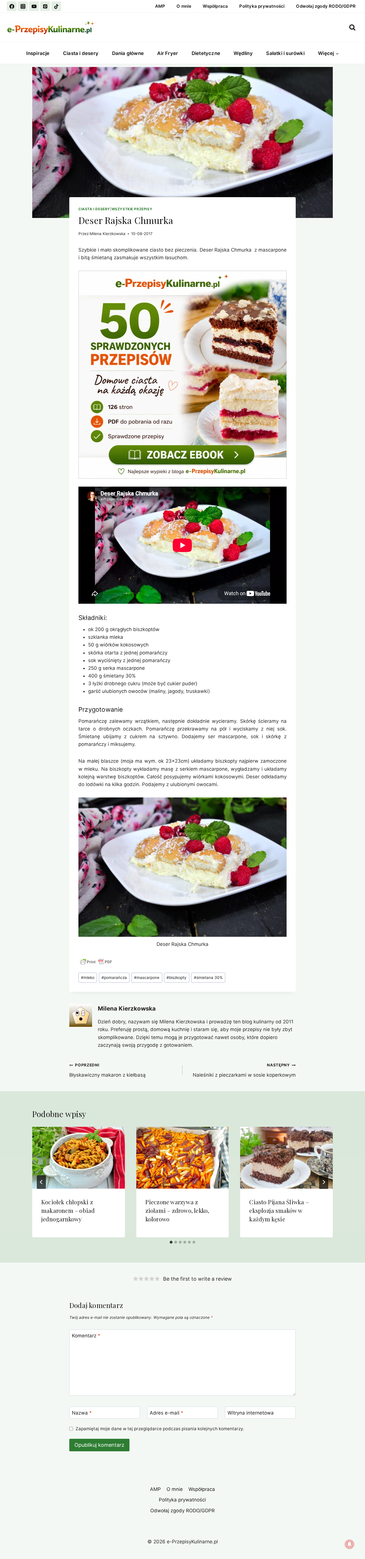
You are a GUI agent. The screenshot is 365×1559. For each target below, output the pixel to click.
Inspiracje (38, 53)
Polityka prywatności (262, 6)
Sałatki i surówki (285, 53)
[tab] (171, 1242)
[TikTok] (56, 6)
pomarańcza (114, 977)
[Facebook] (12, 6)
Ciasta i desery (80, 53)
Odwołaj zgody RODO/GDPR (326, 6)
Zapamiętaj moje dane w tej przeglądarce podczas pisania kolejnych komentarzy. (160, 1428)
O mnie (184, 6)
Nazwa (82, 1413)
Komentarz (86, 1335)
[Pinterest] (45, 6)
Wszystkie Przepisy (132, 209)
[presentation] (78, 1157)
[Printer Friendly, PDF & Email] (96, 962)
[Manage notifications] (349, 1544)
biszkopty (176, 977)
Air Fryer (167, 53)
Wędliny (243, 53)
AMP (160, 6)
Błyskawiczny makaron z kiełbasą (107, 1070)
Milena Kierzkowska (107, 233)
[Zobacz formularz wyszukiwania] (352, 27)
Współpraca (215, 6)
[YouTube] (34, 6)
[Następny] (323, 1182)
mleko (87, 977)
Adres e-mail (166, 1413)
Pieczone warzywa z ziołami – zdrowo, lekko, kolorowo (177, 1210)
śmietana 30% (208, 977)
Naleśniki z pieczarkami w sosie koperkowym (244, 1070)
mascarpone (146, 977)
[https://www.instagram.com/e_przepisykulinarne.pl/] (23, 6)
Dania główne (128, 53)
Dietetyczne (206, 53)
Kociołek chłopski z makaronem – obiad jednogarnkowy (68, 1210)
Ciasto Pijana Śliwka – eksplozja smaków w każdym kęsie (279, 1210)
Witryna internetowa (251, 1413)
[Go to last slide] (41, 1182)
